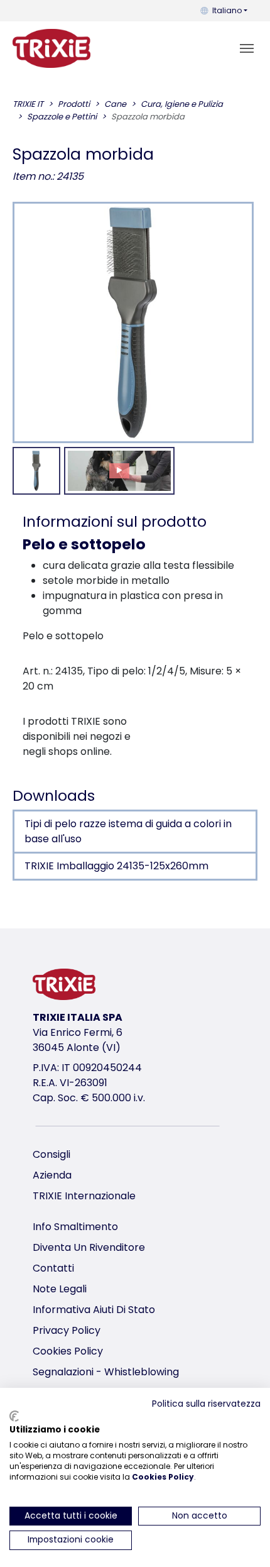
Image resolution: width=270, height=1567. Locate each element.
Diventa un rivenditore (89, 1247)
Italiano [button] (227, 10)
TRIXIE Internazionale (84, 1196)
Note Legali (60, 1289)
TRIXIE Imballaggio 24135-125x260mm (116, 866)
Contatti (53, 1268)
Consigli (51, 1154)
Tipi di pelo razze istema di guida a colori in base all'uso (128, 831)
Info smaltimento (75, 1226)
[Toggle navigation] (246, 48)
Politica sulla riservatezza (206, 1404)
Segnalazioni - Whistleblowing (106, 1372)
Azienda (52, 1175)
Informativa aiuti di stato (94, 1309)
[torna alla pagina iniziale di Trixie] (51, 48)
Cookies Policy (68, 1351)
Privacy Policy (66, 1330)
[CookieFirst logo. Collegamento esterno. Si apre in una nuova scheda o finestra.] (14, 1416)
